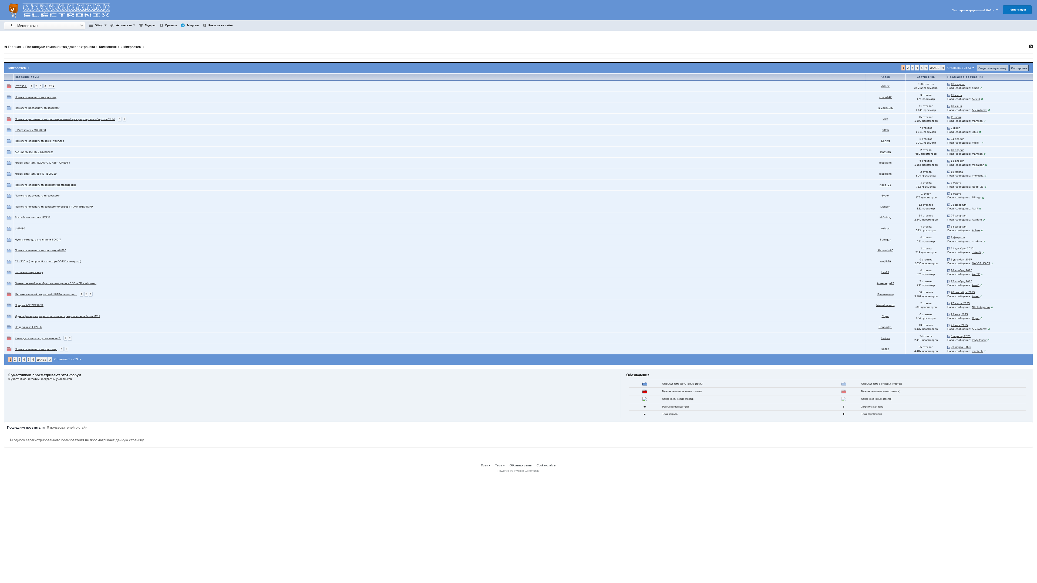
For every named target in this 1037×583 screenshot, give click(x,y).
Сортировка (1019, 68)
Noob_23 (885, 184)
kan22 (885, 272)
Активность (123, 25)
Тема (499, 465)
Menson (885, 206)
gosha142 (885, 97)
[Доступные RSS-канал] (1031, 46)
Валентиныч (885, 294)
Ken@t (885, 140)
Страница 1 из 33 (959, 67)
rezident (977, 219)
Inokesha (978, 175)
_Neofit (976, 252)
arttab (885, 129)
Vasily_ (976, 142)
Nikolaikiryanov (885, 305)
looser (975, 296)
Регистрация (1017, 9)
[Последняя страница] (943, 67)
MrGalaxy (885, 217)
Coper (885, 316)
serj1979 (885, 261)
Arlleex (885, 85)
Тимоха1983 (885, 107)
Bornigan (885, 239)
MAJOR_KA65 (981, 263)
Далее (935, 67)
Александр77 (885, 283)
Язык (485, 465)
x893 (975, 131)
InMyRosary (979, 339)
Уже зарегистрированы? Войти (974, 10)
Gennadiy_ (885, 327)
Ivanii (975, 208)
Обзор (98, 25)
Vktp (885, 118)
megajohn (885, 162)
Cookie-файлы (546, 465)
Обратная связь (521, 465)
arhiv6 (975, 87)
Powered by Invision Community (518, 470)
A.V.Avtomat (979, 110)
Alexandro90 (885, 250)
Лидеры (150, 25)
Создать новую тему (992, 68)
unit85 (885, 348)
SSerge (976, 197)
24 (51, 86)
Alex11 (976, 98)
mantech (977, 120)
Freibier (885, 338)
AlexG (975, 285)
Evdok (885, 195)
